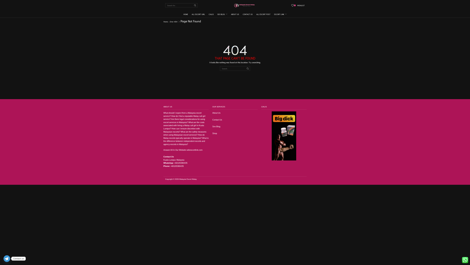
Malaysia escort (194, 113)
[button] (298, 5)
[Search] (195, 5)
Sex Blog (216, 127)
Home (166, 21)
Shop (214, 133)
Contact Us (217, 120)
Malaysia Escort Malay (188, 179)
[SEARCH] (248, 68)
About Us (216, 113)
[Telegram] (7, 258)
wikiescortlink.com (194, 150)
